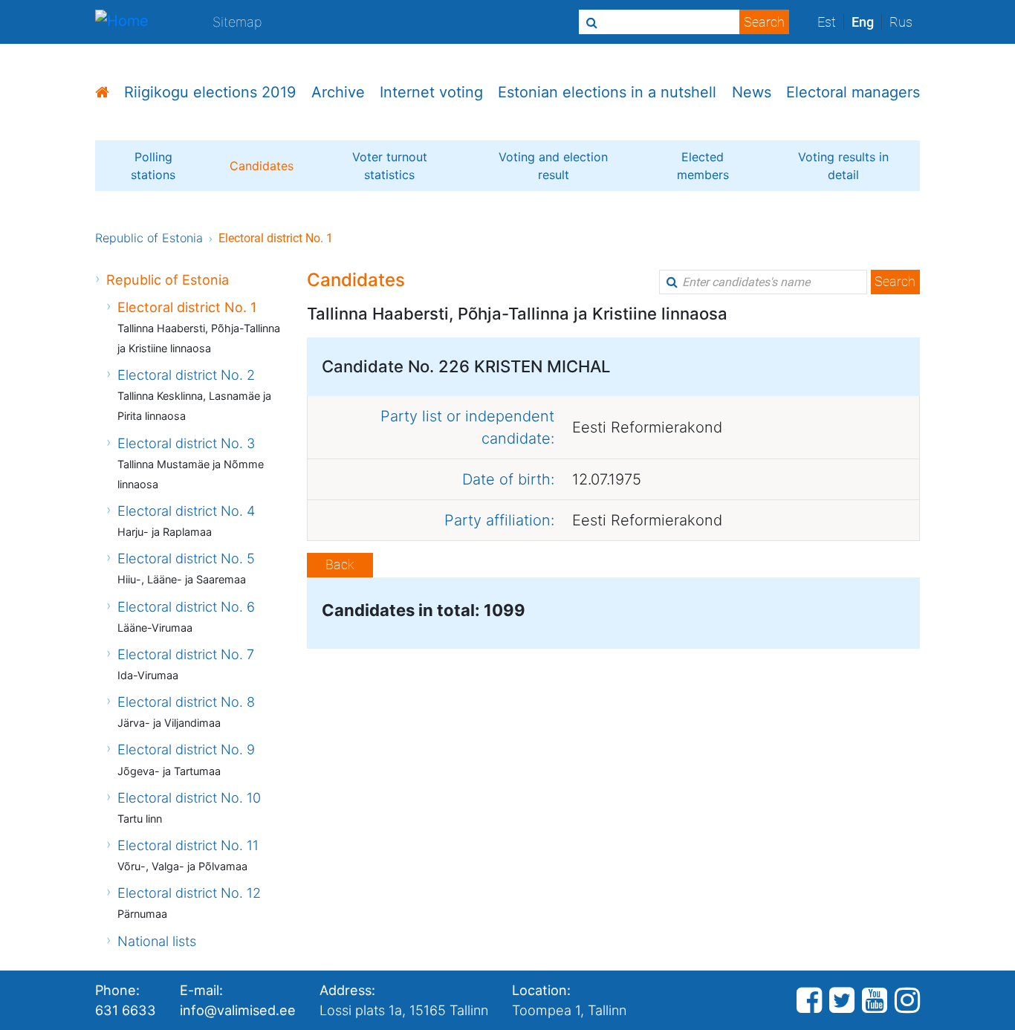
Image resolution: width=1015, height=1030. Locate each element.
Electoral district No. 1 (186, 307)
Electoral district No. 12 (189, 892)
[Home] (122, 22)
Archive (338, 92)
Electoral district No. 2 (186, 374)
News (751, 92)
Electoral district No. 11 (188, 845)
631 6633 (125, 1010)
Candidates (262, 165)
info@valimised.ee (238, 1010)
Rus (900, 22)
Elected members (703, 165)
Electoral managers (853, 92)
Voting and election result (553, 165)
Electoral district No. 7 (185, 654)
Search (895, 281)
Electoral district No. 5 (186, 558)
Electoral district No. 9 (186, 749)
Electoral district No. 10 (189, 797)
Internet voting (431, 92)
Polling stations (153, 165)
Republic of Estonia (149, 237)
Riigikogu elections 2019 (210, 92)
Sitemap (237, 21)
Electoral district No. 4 (186, 510)
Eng (863, 22)
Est (826, 22)
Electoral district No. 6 (186, 606)
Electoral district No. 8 (186, 701)
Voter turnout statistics (389, 165)
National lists (156, 941)
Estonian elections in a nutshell (607, 92)
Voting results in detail (843, 165)
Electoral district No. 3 (186, 443)
